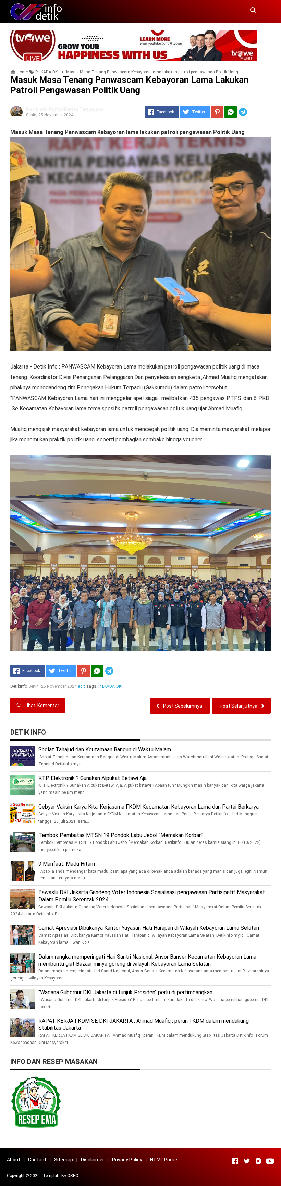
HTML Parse (163, 1159)
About (13, 1159)
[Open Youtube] (270, 1161)
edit (81, 686)
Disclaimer (92, 1159)
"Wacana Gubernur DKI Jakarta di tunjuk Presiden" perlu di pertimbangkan (125, 992)
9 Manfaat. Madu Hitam (66, 864)
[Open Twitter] (247, 1161)
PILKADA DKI (110, 686)
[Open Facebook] (235, 1161)
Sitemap (63, 1159)
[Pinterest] (217, 112)
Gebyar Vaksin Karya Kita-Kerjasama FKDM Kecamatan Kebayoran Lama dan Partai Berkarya (148, 806)
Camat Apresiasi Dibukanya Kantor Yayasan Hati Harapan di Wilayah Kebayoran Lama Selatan (148, 928)
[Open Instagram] (258, 1161)
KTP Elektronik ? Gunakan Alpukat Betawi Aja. (93, 778)
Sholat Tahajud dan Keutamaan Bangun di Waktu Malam (104, 749)
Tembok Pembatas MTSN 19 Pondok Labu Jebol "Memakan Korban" (120, 835)
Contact (37, 1159)
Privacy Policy (127, 1159)
